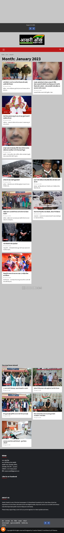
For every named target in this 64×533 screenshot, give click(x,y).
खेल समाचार (6, 269)
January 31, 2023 (7, 86)
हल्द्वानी (9, 143)
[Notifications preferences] (3, 529)
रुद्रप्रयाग (40, 207)
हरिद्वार (9, 78)
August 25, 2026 (7, 390)
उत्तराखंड (5, 78)
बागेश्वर (40, 78)
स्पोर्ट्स (24, 521)
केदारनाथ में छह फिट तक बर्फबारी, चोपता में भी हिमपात (47, 212)
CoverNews (45, 530)
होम (3, 521)
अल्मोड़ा (35, 409)
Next (40, 288)
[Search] (60, 49)
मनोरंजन (4, 525)
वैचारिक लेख (25, 523)
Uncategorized (7, 384)
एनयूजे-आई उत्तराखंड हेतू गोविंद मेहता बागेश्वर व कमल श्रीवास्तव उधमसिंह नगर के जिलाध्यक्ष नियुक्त (16, 149)
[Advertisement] (32, 11)
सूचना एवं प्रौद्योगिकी (15, 523)
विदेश (15, 521)
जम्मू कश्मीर (6, 239)
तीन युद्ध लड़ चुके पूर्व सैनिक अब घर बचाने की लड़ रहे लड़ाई (15, 414)
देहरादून (40, 175)
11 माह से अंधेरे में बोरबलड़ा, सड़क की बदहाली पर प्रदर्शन (15, 388)
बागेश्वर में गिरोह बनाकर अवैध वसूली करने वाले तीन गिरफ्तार (46, 388)
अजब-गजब (5, 112)
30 (37, 288)
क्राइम (20, 521)
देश (12, 521)
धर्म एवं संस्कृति (5, 523)
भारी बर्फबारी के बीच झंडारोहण (10, 244)
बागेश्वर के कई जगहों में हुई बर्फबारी (11, 180)
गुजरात (10, 112)
